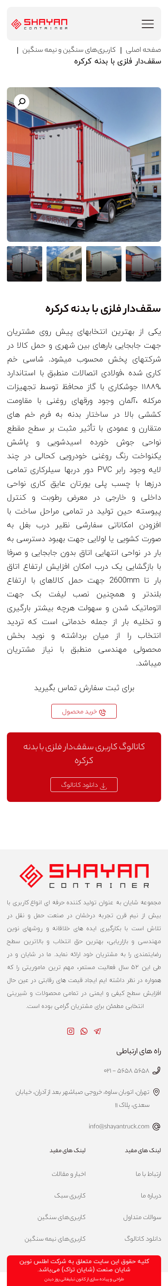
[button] (148, 25)
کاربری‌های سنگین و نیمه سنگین (69, 51)
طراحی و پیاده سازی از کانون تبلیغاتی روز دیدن (84, 1279)
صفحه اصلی (143, 51)
